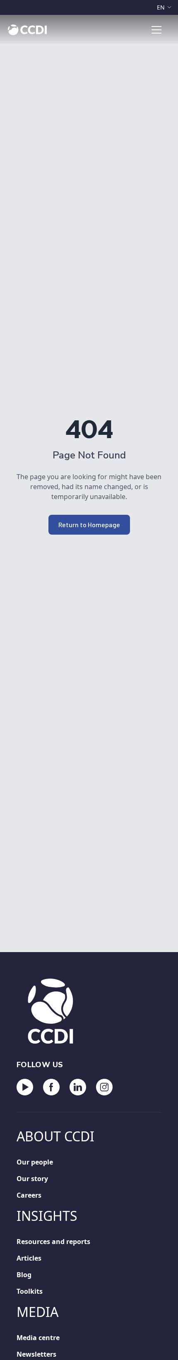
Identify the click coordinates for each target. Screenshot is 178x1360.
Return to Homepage (89, 524)
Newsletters (36, 1354)
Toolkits (30, 1291)
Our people (35, 1162)
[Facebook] (51, 1087)
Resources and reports (53, 1241)
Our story (32, 1178)
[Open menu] (156, 30)
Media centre (38, 1337)
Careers (29, 1195)
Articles (29, 1258)
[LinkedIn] (78, 1087)
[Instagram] (104, 1087)
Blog (24, 1274)
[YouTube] (25, 1087)
